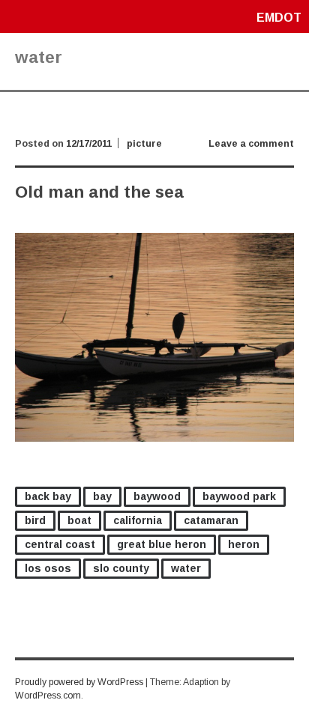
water (186, 568)
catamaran (211, 520)
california (137, 520)
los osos (48, 568)
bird (35, 520)
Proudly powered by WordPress (79, 682)
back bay (48, 496)
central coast (60, 544)
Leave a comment (251, 144)
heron (244, 544)
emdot (279, 17)
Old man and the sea (99, 192)
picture (144, 144)
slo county (121, 568)
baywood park (239, 496)
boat (80, 520)
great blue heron (161, 544)
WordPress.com (48, 695)
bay (102, 496)
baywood (157, 496)
